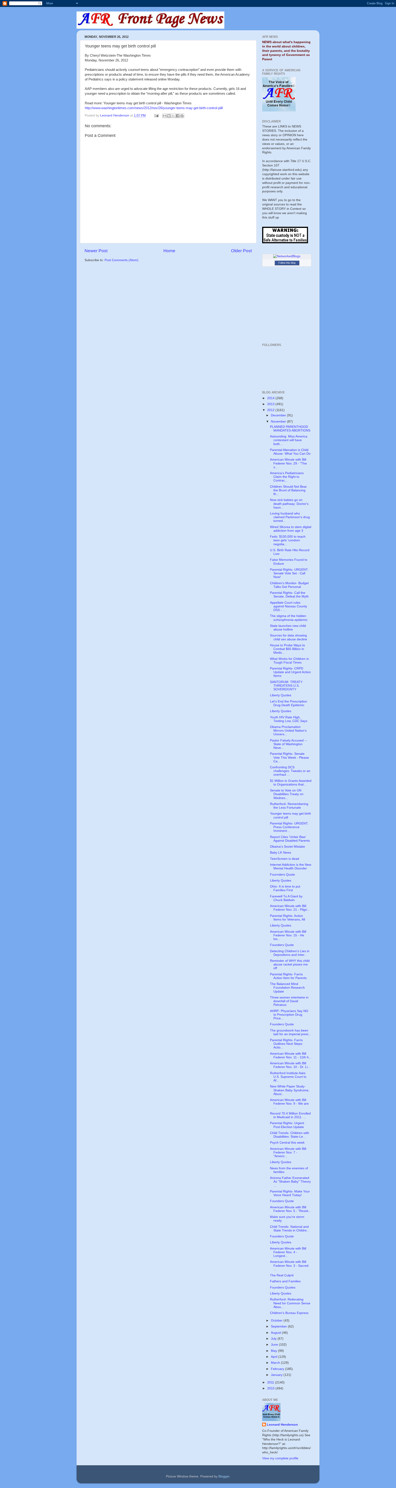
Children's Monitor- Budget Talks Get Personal (289, 585)
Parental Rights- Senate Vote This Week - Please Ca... (289, 757)
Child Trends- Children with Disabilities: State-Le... (289, 1134)
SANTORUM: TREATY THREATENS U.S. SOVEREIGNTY (286, 685)
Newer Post (96, 250)
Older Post (241, 250)
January (277, 1375)
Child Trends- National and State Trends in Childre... (289, 1228)
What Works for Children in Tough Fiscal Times (289, 660)
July (274, 1338)
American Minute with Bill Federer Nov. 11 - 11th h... (290, 1055)
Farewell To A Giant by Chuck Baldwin (286, 898)
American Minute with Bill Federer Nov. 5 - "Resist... (290, 1209)
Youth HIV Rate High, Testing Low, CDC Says (288, 719)
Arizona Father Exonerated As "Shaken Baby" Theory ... (290, 1181)
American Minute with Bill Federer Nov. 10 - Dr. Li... (290, 1065)
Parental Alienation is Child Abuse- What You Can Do (290, 451)
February (278, 1369)
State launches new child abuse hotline (288, 627)
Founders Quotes (282, 1287)
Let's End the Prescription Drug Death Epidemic (288, 703)
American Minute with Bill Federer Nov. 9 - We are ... (289, 1103)
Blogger (223, 1476)
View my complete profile (280, 1458)
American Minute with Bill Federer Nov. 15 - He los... (288, 935)
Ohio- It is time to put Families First (285, 888)
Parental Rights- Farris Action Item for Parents (288, 976)
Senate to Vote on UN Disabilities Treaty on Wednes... (286, 794)
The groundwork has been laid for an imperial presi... (290, 1032)
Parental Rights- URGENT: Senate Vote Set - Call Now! (289, 573)
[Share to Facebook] (177, 115)
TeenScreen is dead (284, 858)
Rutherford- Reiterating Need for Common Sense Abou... (290, 1303)
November (279, 421)
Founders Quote (282, 945)
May (274, 1350)
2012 (271, 410)
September (279, 1326)
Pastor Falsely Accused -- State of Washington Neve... (288, 744)
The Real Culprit (282, 1275)
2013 (271, 404)
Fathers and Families (285, 1281)
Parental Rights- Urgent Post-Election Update (287, 1124)
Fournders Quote (282, 874)
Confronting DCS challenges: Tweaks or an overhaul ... (290, 771)
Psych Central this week (287, 1142)
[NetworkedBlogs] (286, 256)
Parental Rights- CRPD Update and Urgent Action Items (290, 672)
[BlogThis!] (169, 115)
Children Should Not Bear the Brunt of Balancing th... (288, 490)
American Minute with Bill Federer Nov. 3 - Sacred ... (289, 1265)
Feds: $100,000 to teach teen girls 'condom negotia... (287, 540)
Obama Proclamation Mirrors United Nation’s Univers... (288, 730)
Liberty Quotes (280, 695)
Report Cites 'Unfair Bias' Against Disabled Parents (290, 838)
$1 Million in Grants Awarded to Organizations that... (290, 782)
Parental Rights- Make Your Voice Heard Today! (290, 1193)
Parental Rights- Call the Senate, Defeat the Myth (289, 594)
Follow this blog (286, 262)
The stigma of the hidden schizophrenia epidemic (289, 617)
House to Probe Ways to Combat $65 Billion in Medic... (287, 649)
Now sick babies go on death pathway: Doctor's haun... (289, 503)
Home (169, 250)
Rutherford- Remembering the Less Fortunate (289, 805)
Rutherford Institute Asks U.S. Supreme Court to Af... (288, 1076)
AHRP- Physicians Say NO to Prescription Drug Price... (289, 1014)
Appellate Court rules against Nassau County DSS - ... (288, 606)
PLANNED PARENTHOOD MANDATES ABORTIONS (290, 428)
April (274, 1356)
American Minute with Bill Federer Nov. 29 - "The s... (288, 463)
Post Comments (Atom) (121, 260)
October (277, 1320)
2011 (271, 1382)
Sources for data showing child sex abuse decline (288, 637)
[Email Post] (156, 115)
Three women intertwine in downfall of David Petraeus (289, 1001)
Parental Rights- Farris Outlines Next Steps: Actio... (286, 1043)
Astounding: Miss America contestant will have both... (288, 440)
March (276, 1362)
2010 (271, 1388)
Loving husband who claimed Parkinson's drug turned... (290, 517)
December (279, 415)
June (275, 1344)
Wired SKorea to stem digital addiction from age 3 (290, 528)
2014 (271, 398)
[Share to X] (173, 115)
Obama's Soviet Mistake (287, 846)
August (276, 1332)
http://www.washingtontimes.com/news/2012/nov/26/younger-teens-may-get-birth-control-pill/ (154, 108)
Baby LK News (280, 852)
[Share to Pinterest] (182, 115)
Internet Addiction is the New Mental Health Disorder (290, 866)
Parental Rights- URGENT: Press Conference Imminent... (289, 827)
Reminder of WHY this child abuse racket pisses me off (290, 964)
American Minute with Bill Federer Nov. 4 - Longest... (288, 1252)
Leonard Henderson (282, 1424)
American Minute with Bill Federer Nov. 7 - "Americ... (288, 1152)
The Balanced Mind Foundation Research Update (287, 987)
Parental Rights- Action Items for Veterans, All (287, 917)
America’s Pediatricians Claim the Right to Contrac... (287, 476)
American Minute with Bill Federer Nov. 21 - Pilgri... (290, 907)
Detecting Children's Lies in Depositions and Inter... (289, 953)
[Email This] (164, 115)
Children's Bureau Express (289, 1313)
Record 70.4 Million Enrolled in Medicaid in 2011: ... (290, 1115)
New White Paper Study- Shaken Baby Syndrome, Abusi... (289, 1090)
